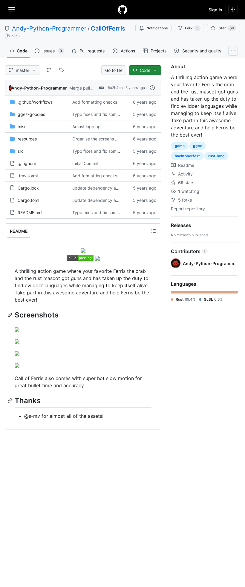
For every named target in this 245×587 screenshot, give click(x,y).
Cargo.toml (28, 200)
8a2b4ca (115, 87)
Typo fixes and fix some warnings (105, 114)
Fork (191, 28)
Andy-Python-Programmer (49, 28)
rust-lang (216, 156)
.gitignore (27, 163)
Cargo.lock (28, 187)
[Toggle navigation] (11, 9)
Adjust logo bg (86, 126)
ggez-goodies (31, 114)
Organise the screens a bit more (103, 138)
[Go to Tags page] (61, 70)
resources (27, 138)
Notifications (157, 28)
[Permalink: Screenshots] (10, 315)
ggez (197, 145)
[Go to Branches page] (49, 70)
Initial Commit (85, 163)
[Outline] (153, 231)
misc (22, 126)
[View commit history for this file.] (152, 88)
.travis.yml (28, 175)
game (180, 145)
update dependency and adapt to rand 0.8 (114, 187)
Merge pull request (87, 87)
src (21, 151)
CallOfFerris (108, 28)
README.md (30, 212)
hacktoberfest (187, 156)
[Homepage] (122, 9)
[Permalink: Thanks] (10, 400)
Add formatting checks (94, 102)
